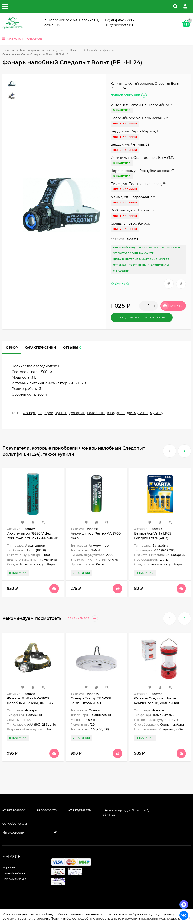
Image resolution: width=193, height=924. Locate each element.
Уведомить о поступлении (141, 317)
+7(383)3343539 (79, 810)
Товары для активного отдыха (42, 50)
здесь (174, 918)
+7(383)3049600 (118, 20)
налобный (96, 413)
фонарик (77, 413)
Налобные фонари (100, 50)
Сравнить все (79, 618)
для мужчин (137, 413)
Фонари (75, 50)
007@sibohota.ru (119, 25)
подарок (45, 413)
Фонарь (29, 413)
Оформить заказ (14, 879)
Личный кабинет (14, 873)
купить (61, 413)
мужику (156, 413)
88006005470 (47, 810)
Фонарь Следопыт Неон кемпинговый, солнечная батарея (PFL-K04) (156, 703)
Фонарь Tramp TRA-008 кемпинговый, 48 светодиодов (91, 703)
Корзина (8, 867)
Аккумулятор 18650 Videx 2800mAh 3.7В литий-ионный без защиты (32, 538)
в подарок (116, 413)
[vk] (55, 832)
